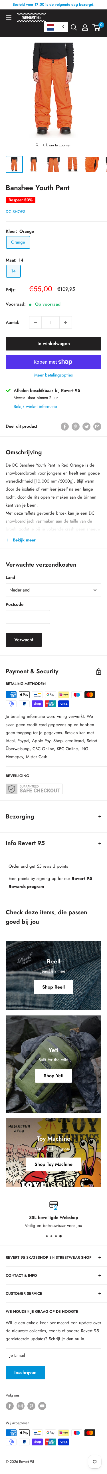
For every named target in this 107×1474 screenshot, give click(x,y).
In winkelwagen (53, 343)
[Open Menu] (8, 17)
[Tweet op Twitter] (86, 426)
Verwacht (23, 639)
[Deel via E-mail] (97, 426)
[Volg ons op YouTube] (42, 1406)
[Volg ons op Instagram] (21, 1406)
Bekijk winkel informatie (35, 406)
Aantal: (12, 322)
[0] (96, 27)
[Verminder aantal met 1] (35, 322)
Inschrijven (25, 1372)
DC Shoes (15, 211)
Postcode (14, 604)
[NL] (56, 27)
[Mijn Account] (85, 27)
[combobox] (56, 27)
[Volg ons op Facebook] (10, 1406)
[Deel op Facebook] (65, 426)
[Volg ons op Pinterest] (31, 1406)
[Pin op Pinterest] (76, 426)
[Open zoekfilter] (74, 27)
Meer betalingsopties (53, 375)
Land (10, 577)
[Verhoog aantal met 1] (66, 322)
